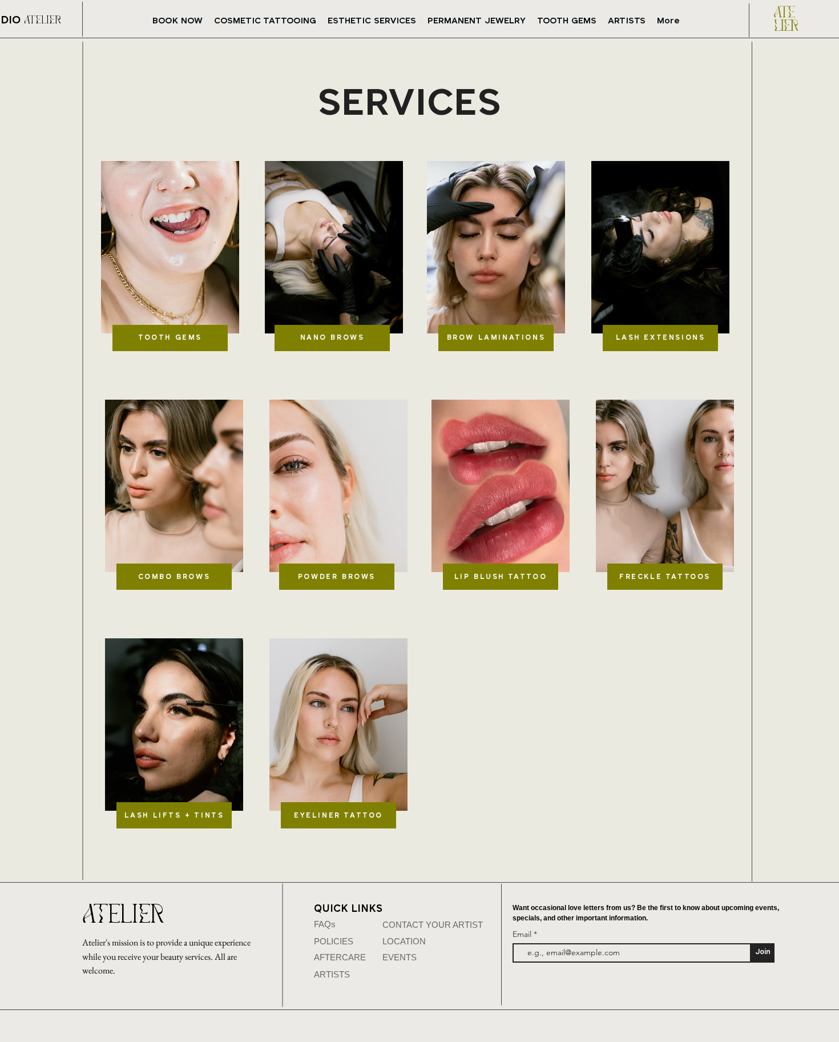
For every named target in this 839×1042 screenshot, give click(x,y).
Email (523, 934)
